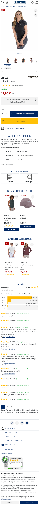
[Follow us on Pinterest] (22, 423)
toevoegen (11, 230)
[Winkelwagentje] (36, 2)
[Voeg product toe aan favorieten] (35, 10)
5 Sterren (3, 297)
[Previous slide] (2, 62)
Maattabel (8, 68)
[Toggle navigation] (2, 2)
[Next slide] (36, 62)
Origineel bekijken (9, 337)
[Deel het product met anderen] (35, 15)
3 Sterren (3, 303)
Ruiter (2, 6)
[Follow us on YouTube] (27, 423)
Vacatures (12, 445)
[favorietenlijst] (32, 2)
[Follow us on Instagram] (12, 423)
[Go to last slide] (3, 260)
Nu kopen (21, 121)
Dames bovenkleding (11, 6)
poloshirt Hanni (22, 6)
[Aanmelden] (6, 2)
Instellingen (9, 503)
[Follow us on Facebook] (17, 423)
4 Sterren (3, 300)
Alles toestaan (29, 503)
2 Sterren (3, 306)
